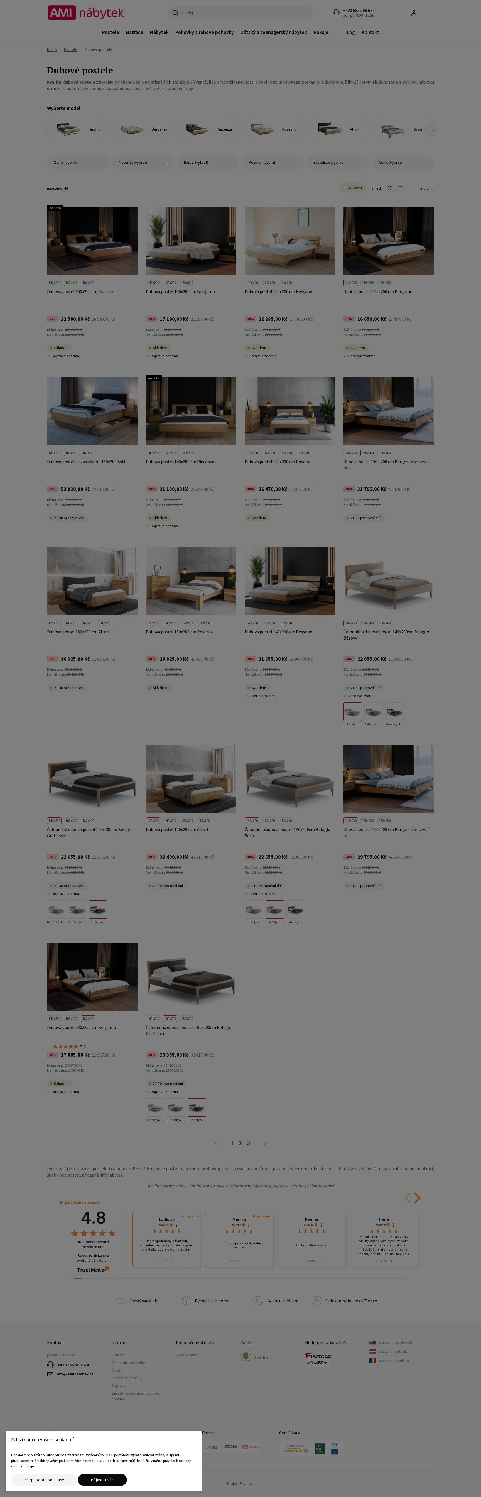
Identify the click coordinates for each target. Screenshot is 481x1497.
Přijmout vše (102, 1479)
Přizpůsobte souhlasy (44, 1479)
